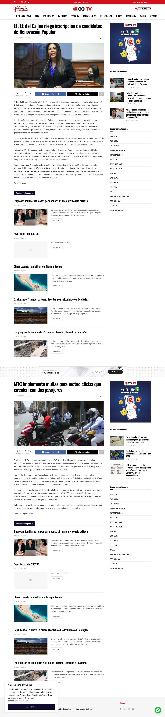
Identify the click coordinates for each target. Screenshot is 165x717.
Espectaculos (89, 16)
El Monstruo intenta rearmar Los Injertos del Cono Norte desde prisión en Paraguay (138, 81)
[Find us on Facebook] (18, 2)
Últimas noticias (23, 16)
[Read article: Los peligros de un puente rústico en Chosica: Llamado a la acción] (30, 348)
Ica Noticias (48, 16)
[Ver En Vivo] (142, 8)
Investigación (106, 16)
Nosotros (85, 2)
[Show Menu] (14, 2)
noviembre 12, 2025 (133, 87)
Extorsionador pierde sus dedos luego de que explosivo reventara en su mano (138, 440)
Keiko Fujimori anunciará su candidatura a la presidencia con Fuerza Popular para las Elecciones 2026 (137, 113)
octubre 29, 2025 (133, 120)
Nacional (114, 178)
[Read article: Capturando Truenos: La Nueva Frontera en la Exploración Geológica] (30, 315)
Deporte (153, 16)
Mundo (119, 16)
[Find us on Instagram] (25, 2)
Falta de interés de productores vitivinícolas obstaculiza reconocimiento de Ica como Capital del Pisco (138, 96)
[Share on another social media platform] (101, 94)
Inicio (37, 16)
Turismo (113, 205)
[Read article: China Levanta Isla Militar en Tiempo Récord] (30, 282)
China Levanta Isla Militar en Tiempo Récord (38, 266)
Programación (78, 2)
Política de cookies (22, 701)
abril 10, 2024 (131, 104)
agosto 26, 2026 (20, 271)
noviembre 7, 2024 (133, 478)
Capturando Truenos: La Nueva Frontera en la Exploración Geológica (51, 299)
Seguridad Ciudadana (119, 196)
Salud (143, 16)
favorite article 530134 (26, 233)
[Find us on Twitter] (22, 2)
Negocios (114, 182)
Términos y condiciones (83, 709)
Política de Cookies (64, 709)
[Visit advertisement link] (130, 43)
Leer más (57, 219)
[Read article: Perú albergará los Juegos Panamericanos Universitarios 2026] (117, 455)
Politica (29, 38)
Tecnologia (131, 16)
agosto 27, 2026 (20, 205)
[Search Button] (150, 2)
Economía (75, 16)
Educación (114, 146)
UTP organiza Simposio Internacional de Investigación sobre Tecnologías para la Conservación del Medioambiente (138, 470)
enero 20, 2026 (19, 38)
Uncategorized (116, 210)
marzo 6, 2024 (132, 459)
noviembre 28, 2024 (133, 445)
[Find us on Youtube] (28, 2)
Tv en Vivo (62, 16)
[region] (31, 696)
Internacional (116, 164)
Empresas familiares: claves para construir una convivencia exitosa (51, 201)
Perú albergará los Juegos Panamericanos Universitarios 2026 (138, 454)
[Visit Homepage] (82, 8)
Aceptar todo (31, 707)
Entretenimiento (118, 150)
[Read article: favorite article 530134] (30, 249)
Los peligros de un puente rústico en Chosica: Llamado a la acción (50, 332)
